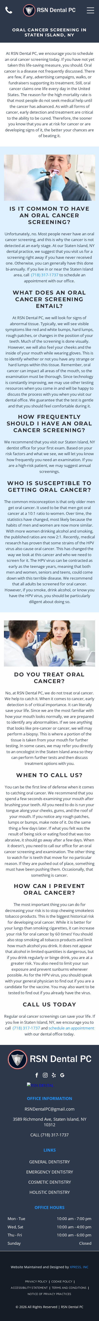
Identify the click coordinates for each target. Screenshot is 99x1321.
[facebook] (37, 1076)
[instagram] (45, 1076)
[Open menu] (90, 10)
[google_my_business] (62, 1076)
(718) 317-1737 (44, 274)
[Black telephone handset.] (8, 13)
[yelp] (54, 1076)
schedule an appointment (71, 1028)
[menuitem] (37, 1282)
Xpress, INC (79, 1267)
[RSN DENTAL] (40, 1085)
